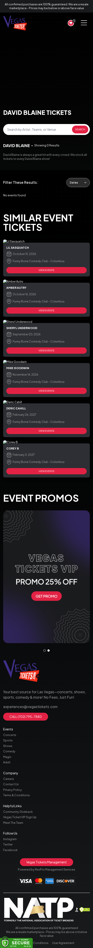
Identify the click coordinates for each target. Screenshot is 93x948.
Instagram (10, 839)
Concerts (9, 735)
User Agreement (63, 943)
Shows (7, 746)
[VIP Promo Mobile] (46, 576)
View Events (46, 270)
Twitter (8, 844)
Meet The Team (13, 822)
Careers (8, 779)
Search (80, 129)
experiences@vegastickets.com (30, 706)
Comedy (9, 751)
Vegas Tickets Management (46, 862)
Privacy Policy (12, 790)
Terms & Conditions (16, 795)
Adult (6, 762)
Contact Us (11, 784)
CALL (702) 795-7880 (25, 717)
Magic (7, 757)
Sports (8, 740)
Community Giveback (18, 811)
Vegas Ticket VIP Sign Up (20, 817)
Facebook (10, 850)
